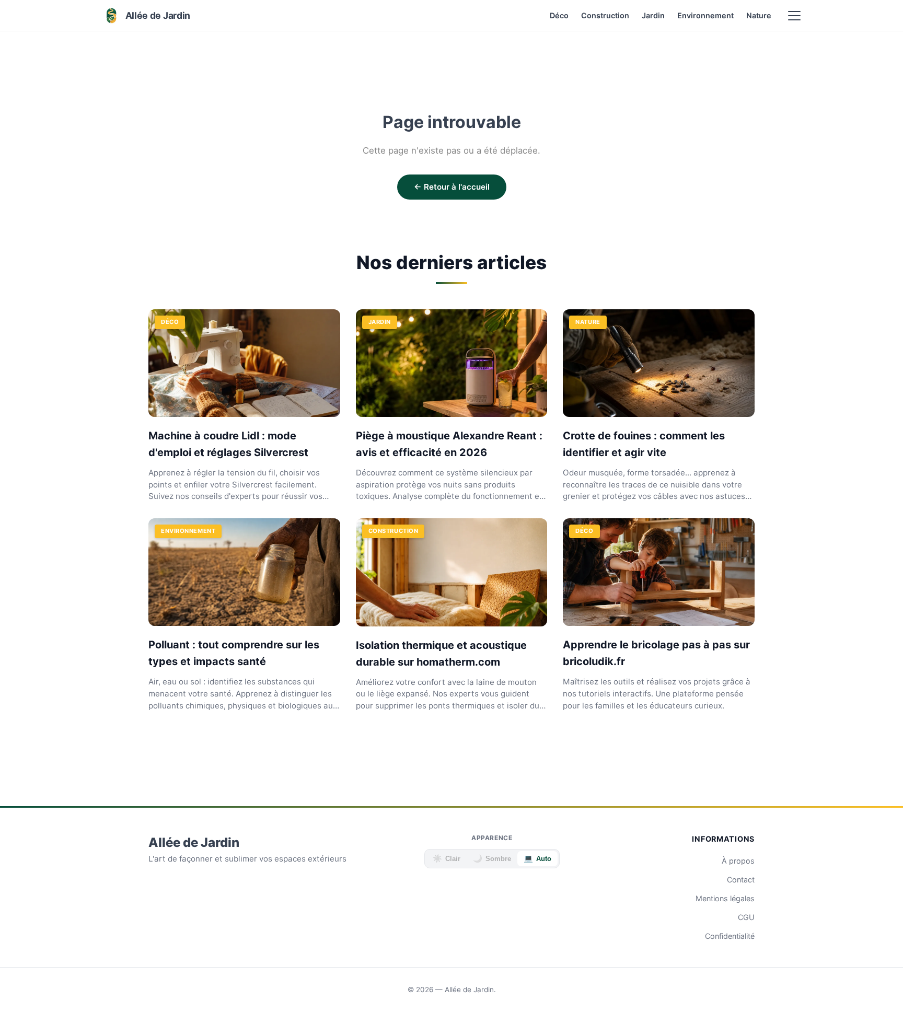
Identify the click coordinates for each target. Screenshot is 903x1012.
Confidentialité (730, 936)
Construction (605, 15)
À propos (738, 860)
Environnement (705, 15)
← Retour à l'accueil (452, 187)
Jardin (653, 15)
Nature (758, 15)
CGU (746, 917)
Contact (741, 879)
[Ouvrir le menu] (794, 15)
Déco (559, 15)
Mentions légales (725, 898)
